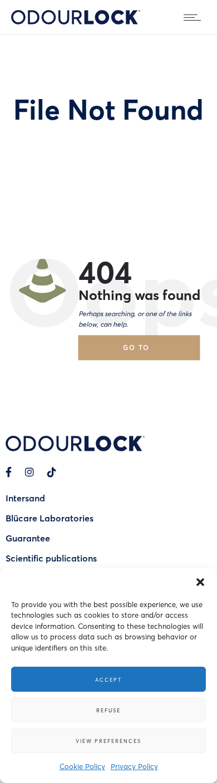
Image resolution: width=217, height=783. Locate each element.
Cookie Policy (82, 766)
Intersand (25, 498)
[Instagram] (29, 472)
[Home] (75, 20)
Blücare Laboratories (49, 518)
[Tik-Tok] (51, 472)
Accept (108, 679)
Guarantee (28, 538)
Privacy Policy (134, 766)
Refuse (108, 710)
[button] (200, 582)
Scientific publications (51, 558)
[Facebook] (9, 472)
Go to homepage (146, 351)
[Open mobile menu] (195, 17)
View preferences (108, 740)
